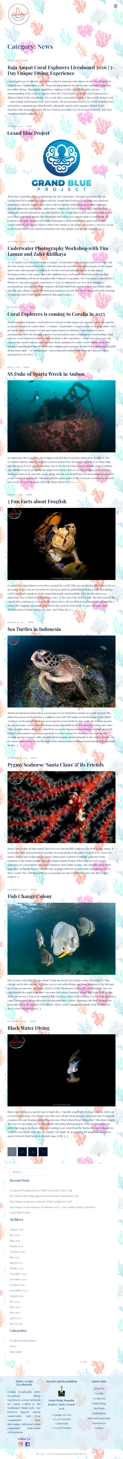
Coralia (99, 1393)
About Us (99, 1388)
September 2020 (19, 1290)
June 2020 (15, 1307)
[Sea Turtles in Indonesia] (62, 671)
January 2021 (17, 1268)
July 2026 (15, 1235)
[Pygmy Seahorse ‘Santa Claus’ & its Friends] (62, 806)
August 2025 (16, 1246)
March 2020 (16, 1323)
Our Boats (99, 1408)
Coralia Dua (99, 1398)
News (25, 60)
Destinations (99, 1413)
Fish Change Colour (30, 896)
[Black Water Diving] (62, 1070)
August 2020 (16, 1296)
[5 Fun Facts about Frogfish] (62, 543)
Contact (99, 1428)
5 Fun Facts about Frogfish (37, 501)
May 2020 (15, 1312)
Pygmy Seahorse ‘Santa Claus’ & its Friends (56, 764)
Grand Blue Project (29, 133)
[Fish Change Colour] (62, 938)
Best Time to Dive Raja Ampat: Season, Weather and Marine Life (44, 1196)
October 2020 (17, 1284)
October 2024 (17, 1251)
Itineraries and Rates (99, 1418)
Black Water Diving (29, 1028)
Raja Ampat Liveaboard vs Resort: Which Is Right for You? (41, 1201)
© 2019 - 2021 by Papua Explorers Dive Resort (61, 1453)
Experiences (99, 1423)
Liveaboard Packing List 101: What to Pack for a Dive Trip (41, 1190)
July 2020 (15, 1301)
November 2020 (18, 1279)
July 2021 (14, 1257)
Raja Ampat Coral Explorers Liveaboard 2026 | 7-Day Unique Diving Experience (61, 70)
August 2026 (16, 1229)
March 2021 (16, 1262)
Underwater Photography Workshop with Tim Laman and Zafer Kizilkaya (58, 251)
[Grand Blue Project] (61, 164)
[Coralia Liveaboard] (19, 13)
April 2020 (15, 1318)
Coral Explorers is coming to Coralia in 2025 (56, 314)
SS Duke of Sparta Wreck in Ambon (46, 373)
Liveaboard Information (23, 1340)
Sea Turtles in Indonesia (34, 629)
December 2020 (18, 1273)
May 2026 (15, 1240)
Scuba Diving (99, 1403)
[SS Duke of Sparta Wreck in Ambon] (62, 416)
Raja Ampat (16, 1351)
